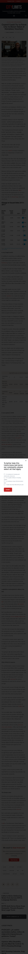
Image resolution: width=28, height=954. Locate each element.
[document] (14, 477)
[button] (25, 460)
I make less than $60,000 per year (14, 484)
